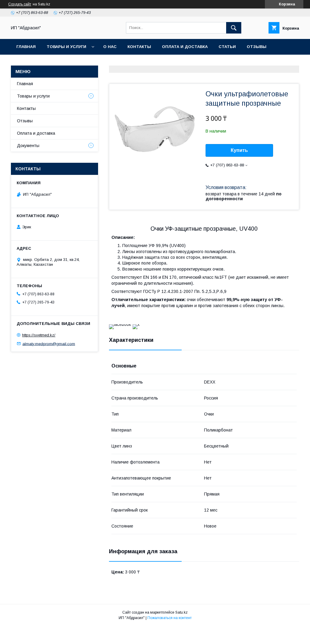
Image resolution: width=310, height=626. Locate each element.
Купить (239, 150)
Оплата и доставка (185, 46)
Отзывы (256, 46)
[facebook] (120, 324)
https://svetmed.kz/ (38, 335)
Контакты (139, 46)
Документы (28, 145)
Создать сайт (19, 4)
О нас (110, 46)
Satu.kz (181, 612)
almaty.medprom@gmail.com (48, 343)
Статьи (227, 46)
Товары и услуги (66, 46)
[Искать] (233, 28)
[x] (136, 324)
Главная (26, 46)
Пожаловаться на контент (169, 618)
